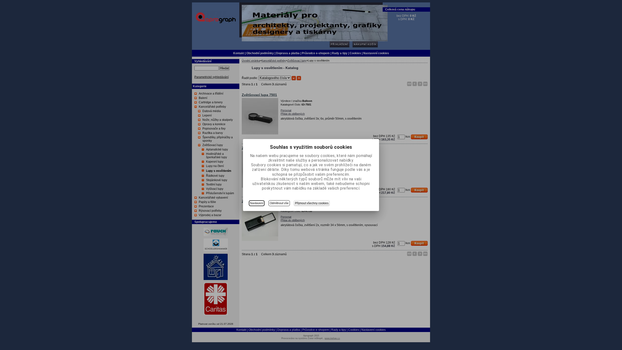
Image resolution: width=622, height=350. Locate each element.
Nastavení (256, 203)
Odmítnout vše (279, 203)
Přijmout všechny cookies (311, 203)
